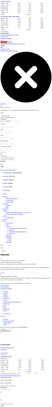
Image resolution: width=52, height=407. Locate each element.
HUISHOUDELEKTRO (7, 173)
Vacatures (10, 42)
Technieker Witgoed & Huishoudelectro (10, 44)
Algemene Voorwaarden (8, 321)
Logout (17, 51)
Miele (2, 47)
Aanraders (5, 204)
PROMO (2, 45)
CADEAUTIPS (9, 237)
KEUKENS (5, 183)
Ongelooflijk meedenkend (6, 289)
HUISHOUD (5, 180)
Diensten (5, 211)
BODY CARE (6, 176)
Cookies (5, 324)
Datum (3, 121)
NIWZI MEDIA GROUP (6, 389)
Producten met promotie (11, 198)
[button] (5, 1)
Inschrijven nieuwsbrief (5, 330)
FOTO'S (5, 216)
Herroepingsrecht (7, 323)
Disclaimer (5, 319)
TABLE (4, 190)
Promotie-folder (9, 202)
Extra (4, 221)
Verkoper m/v (22, 44)
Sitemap (5, 311)
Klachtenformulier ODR (6, 377)
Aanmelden (8, 242)
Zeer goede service (5, 285)
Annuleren (3, 161)
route (2, 40)
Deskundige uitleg (5, 287)
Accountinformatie (10, 51)
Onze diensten (6, 298)
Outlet (7, 49)
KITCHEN (5, 187)
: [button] (10, 16)
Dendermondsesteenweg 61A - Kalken (9, 35)
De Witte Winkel (6, 116)
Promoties (6, 197)
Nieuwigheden (6, 309)
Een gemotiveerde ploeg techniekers (14, 214)
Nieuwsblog (6, 209)
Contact (5, 219)
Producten (5, 291)
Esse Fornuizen (4, 42)
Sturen (2, 405)
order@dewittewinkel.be (6, 39)
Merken (5, 194)
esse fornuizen (6, 314)
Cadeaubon (3, 49)
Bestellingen (3, 51)
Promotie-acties (9, 200)
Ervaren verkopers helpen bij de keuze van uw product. (18, 212)
